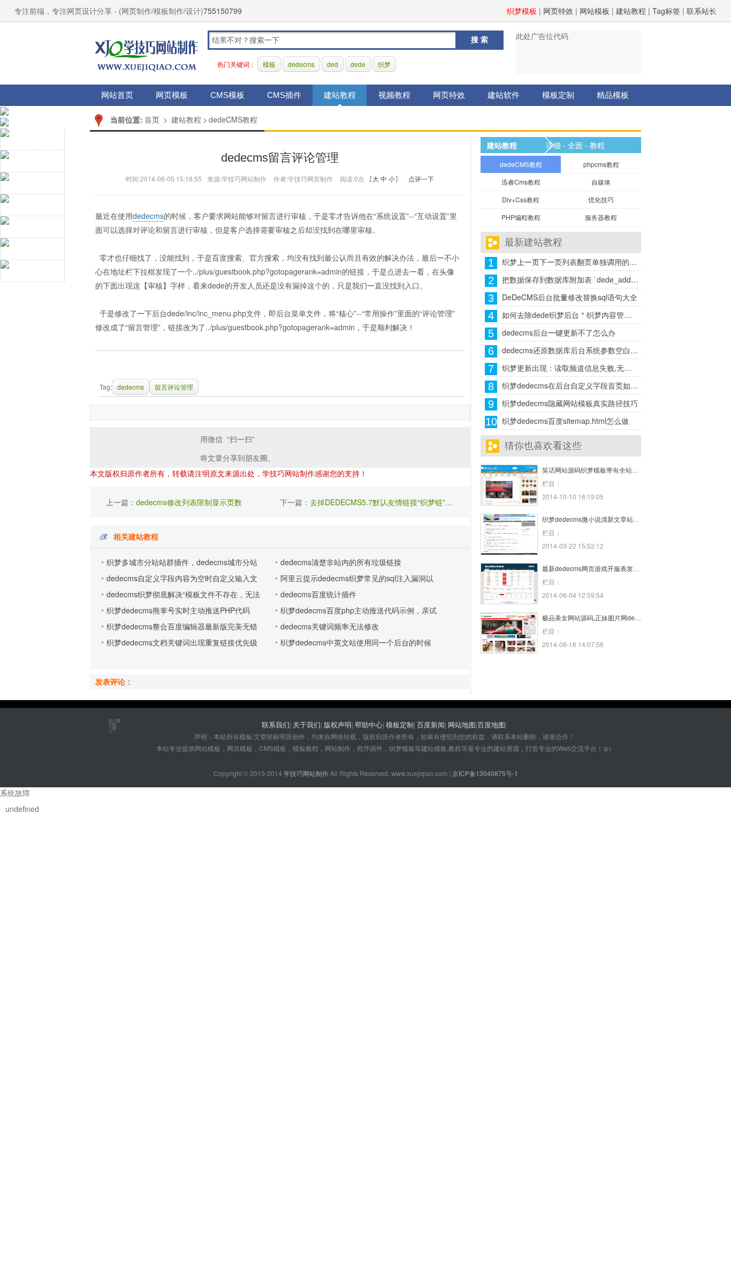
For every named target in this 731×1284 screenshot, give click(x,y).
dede (358, 64)
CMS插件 (284, 95)
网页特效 (558, 10)
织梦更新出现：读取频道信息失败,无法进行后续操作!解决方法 (570, 367)
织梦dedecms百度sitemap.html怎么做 (565, 420)
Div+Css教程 (520, 199)
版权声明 (338, 724)
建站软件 (504, 95)
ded (332, 64)
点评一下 (421, 178)
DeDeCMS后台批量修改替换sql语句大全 (569, 297)
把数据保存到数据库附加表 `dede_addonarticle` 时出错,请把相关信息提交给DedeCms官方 (570, 279)
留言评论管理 (174, 386)
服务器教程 (601, 217)
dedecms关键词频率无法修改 (329, 626)
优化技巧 (601, 199)
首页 (151, 119)
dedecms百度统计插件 (318, 594)
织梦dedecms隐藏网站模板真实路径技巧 (570, 403)
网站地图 (462, 724)
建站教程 (631, 10)
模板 (269, 64)
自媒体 (601, 181)
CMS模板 (227, 95)
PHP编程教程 (520, 217)
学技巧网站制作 (146, 53)
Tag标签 (666, 10)
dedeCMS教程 (233, 119)
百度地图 (491, 724)
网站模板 (595, 10)
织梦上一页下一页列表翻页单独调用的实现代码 (570, 261)
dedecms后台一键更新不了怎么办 (558, 332)
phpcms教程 (601, 164)
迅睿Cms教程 (520, 181)
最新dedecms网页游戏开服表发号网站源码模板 (610, 568)
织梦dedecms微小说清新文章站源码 (594, 518)
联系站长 (702, 10)
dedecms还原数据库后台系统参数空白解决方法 (570, 350)
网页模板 (172, 95)
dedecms (301, 64)
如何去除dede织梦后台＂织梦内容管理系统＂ (570, 314)
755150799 (222, 10)
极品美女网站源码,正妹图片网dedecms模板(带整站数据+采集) (631, 617)
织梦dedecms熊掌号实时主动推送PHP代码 (178, 610)
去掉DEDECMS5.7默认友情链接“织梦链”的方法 (389, 502)
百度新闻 (431, 724)
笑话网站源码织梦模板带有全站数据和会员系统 (609, 469)
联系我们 (276, 724)
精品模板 (613, 95)
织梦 (384, 64)
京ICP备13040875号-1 (485, 773)
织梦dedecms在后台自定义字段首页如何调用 (570, 385)
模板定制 (558, 95)
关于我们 (307, 724)
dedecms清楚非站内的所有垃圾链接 (340, 562)
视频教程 (394, 95)
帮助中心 (369, 724)
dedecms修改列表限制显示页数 (189, 502)
